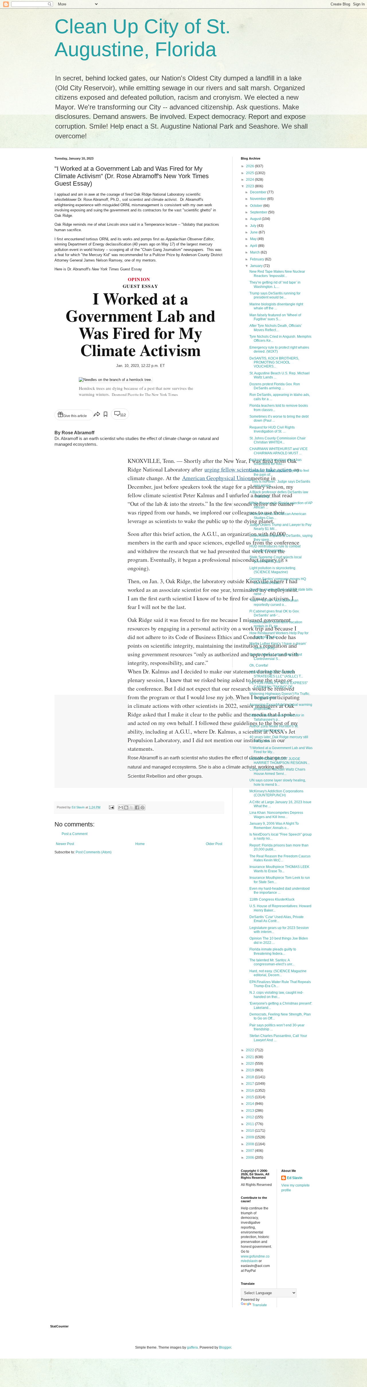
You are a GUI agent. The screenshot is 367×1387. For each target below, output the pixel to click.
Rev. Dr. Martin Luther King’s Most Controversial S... (275, 657)
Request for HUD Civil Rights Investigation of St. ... (272, 429)
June (254, 232)
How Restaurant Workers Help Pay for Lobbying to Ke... (279, 635)
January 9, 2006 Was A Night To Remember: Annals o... (274, 826)
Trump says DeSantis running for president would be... (274, 295)
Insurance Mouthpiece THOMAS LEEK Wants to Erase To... (279, 869)
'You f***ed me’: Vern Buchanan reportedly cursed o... (273, 602)
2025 (250, 173)
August (256, 219)
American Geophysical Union (216, 478)
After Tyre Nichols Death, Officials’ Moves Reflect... (275, 328)
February (257, 259)
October (256, 206)
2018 (250, 1077)
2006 (250, 1158)
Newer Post (65, 844)
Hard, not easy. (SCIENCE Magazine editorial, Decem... (278, 973)
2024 (250, 180)
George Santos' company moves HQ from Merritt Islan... (277, 581)
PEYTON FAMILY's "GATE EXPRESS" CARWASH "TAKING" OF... (278, 685)
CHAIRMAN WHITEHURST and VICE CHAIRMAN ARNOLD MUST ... (278, 451)
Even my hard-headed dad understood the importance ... (279, 891)
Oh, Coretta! (258, 665)
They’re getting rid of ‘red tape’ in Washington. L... (274, 284)
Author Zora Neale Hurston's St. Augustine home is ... (273, 728)
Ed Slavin (294, 1178)
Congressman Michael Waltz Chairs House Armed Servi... (277, 771)
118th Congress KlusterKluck (271, 899)
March (255, 252)
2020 (250, 1064)
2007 (250, 1151)
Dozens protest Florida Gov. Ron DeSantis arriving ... (274, 386)
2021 (250, 1057)
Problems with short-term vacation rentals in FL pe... (275, 624)
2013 (250, 1111)
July (253, 226)
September (259, 212)
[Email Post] (111, 807)
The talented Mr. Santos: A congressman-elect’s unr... (271, 962)
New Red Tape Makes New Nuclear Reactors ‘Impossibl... (277, 274)
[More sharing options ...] (96, 415)
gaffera (192, 1347)
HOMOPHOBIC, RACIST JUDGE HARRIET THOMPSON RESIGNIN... (279, 761)
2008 (250, 1144)
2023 (250, 186)
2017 (250, 1084)
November (258, 199)
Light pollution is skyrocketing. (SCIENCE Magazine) (272, 570)
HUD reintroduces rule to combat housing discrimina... (274, 548)
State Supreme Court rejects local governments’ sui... (275, 559)
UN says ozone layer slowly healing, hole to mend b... (277, 782)
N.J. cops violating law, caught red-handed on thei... (276, 995)
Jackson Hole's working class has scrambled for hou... (275, 462)
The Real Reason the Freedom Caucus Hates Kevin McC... (280, 858)
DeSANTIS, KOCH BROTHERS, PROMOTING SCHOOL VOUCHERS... (274, 362)
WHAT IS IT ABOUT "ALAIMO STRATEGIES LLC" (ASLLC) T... (276, 674)
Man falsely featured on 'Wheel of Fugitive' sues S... (275, 317)
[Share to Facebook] (137, 807)
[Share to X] (131, 807)
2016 (250, 1091)
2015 (250, 1097)
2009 (250, 1137)
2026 (250, 166)
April (254, 246)
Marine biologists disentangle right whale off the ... (276, 306)
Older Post (214, 844)
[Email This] (121, 807)
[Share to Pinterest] (142, 807)
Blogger (225, 1347)
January (256, 266)
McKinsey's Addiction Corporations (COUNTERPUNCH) (276, 793)
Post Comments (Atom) (94, 852)
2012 (250, 1117)
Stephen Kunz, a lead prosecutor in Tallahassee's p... (276, 717)
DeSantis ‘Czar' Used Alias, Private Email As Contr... (276, 919)
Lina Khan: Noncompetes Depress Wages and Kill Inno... (276, 815)
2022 (250, 1050)
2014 (250, 1104)
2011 (250, 1124)
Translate (259, 1305)
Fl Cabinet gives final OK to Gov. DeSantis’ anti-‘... (274, 613)
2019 (250, 1070)
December (258, 192)
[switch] (106, 415)
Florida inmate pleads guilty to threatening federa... (272, 951)
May (253, 239)
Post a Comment (74, 834)
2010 (250, 1131)
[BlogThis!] (126, 807)
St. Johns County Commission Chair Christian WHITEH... (277, 440)
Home (140, 844)
